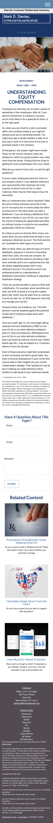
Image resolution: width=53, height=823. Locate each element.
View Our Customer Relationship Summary (26, 10)
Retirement (27, 713)
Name (9, 425)
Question (9, 458)
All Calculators (26, 739)
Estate (26, 719)
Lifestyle (26, 730)
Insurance (26, 722)
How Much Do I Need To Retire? (26, 659)
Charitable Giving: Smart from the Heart (27, 603)
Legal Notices (22, 817)
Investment (27, 716)
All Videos (26, 736)
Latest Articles (26, 733)
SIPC (20, 783)
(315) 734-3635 (28, 32)
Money (26, 728)
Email (9, 442)
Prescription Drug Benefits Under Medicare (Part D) (26, 541)
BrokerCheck (6, 744)
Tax (26, 725)
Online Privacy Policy (9, 817)
